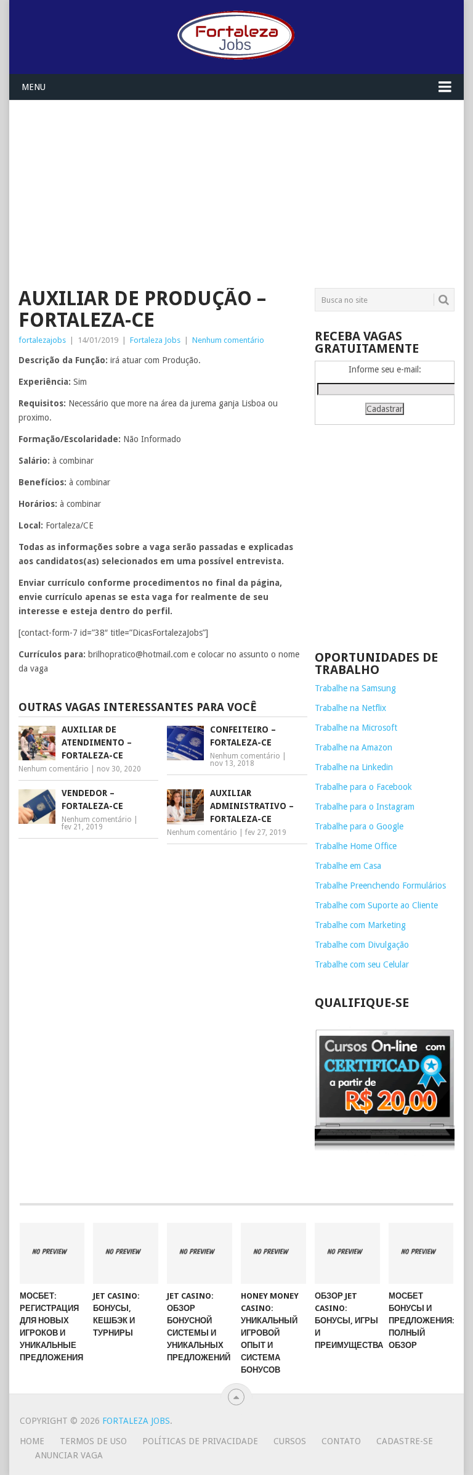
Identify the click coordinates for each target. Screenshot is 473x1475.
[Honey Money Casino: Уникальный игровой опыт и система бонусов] (273, 1253)
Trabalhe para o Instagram (364, 806)
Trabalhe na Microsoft (356, 728)
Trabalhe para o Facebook (363, 787)
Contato (341, 1441)
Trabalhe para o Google (359, 826)
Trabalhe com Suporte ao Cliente (376, 905)
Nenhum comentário (228, 340)
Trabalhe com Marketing (360, 925)
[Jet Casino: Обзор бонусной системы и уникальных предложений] (199, 1253)
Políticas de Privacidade (200, 1441)
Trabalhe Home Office (356, 846)
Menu (34, 87)
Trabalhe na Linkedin (354, 767)
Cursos (289, 1441)
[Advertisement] (236, 187)
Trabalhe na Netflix (350, 708)
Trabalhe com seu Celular (362, 964)
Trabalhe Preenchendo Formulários (380, 885)
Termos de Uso (93, 1441)
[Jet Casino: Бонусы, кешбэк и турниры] (125, 1253)
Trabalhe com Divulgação (362, 945)
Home (32, 1441)
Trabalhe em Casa (348, 866)
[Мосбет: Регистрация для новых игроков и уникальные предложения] (52, 1253)
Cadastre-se (404, 1441)
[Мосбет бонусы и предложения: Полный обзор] (421, 1253)
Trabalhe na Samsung (355, 688)
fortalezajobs (42, 340)
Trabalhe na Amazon (353, 747)
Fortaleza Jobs (155, 340)
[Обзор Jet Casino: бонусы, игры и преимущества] (347, 1253)
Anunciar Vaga (69, 1455)
